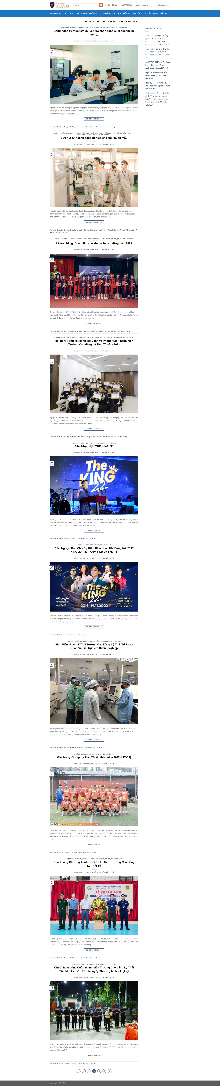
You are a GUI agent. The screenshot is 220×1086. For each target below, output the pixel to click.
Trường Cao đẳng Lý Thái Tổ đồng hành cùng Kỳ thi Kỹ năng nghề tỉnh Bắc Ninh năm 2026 (157, 53)
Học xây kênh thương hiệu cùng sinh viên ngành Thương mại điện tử (157, 86)
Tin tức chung (121, 27)
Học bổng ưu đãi (93, 337)
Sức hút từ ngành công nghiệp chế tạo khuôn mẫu (94, 137)
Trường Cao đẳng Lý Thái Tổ (103, 41)
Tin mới (102, 27)
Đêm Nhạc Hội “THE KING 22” (94, 446)
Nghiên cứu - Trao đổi (111, 133)
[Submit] (101, 5)
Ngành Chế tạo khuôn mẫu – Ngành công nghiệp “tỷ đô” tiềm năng (157, 75)
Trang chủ (55, 14)
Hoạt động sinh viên (85, 27)
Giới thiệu (69, 14)
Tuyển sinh (109, 14)
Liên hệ (164, 14)
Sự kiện (96, 27)
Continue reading (94, 119)
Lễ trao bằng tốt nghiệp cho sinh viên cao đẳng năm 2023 (94, 243)
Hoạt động (123, 14)
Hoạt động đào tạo (68, 27)
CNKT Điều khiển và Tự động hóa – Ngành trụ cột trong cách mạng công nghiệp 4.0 (157, 65)
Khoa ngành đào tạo (88, 14)
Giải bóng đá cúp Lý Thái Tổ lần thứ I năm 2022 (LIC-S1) (94, 757)
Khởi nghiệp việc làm (94, 133)
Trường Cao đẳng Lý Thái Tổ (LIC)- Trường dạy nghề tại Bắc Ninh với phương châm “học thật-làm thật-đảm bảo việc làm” (157, 99)
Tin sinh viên (110, 27)
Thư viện (91, 754)
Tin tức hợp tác (104, 134)
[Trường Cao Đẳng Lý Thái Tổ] (59, 5)
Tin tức (137, 14)
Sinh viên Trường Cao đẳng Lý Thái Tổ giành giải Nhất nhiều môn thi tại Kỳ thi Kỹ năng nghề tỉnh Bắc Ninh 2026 (157, 39)
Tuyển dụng (151, 14)
